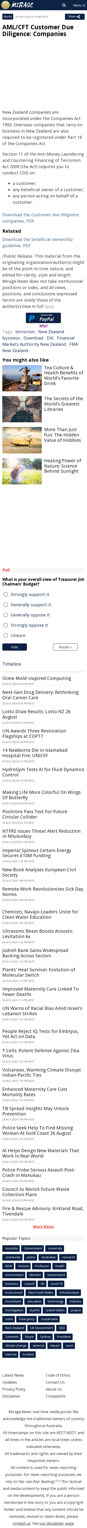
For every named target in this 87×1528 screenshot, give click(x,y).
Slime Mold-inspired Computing (36, 678)
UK (43, 1284)
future (29, 1337)
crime (9, 1319)
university (55, 1248)
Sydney (45, 1337)
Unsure (18, 635)
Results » (65, 647)
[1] (57, 1480)
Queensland (56, 1275)
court (69, 1345)
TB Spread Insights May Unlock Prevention (35, 1111)
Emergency (27, 1319)
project (76, 1310)
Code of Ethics (58, 1375)
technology (55, 1301)
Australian (49, 1257)
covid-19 (56, 1284)
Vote (14, 647)
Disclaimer (11, 1396)
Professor (42, 1266)
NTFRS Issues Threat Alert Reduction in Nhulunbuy (41, 833)
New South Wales (41, 1292)
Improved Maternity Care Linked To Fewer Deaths (40, 991)
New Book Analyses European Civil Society (39, 872)
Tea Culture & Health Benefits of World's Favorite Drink (63, 375)
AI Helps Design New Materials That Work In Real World (40, 1153)
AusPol (34, 1310)
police (31, 1257)
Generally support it (31, 604)
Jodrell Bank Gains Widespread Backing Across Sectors (35, 953)
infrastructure (69, 1292)
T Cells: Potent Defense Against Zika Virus (40, 1053)
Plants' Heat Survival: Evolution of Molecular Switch (38, 972)
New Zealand (51, 331)
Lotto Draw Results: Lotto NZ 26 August (36, 714)
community (13, 1257)
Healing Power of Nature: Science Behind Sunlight (62, 466)
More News (43, 1226)
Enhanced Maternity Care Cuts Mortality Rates (34, 1092)
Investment (13, 1301)
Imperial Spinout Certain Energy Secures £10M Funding (36, 853)
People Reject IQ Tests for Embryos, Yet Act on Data (40, 1034)
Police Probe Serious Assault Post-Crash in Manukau (38, 1172)
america (38, 1345)
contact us (22, 1523)
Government (33, 1248)
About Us (54, 1389)
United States (55, 1310)
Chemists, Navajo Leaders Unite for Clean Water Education (40, 914)
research (68, 1257)
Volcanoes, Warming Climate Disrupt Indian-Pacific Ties (41, 1072)
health (59, 1266)
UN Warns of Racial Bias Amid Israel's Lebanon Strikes (42, 1011)
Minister (35, 1275)
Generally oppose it (30, 615)
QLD (62, 1328)
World (8, 17)
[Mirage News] (17, 5)
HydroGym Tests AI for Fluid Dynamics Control (43, 772)
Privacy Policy (14, 1389)
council (29, 1284)
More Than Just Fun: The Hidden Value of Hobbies (62, 434)
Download (33, 338)
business (11, 338)
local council (13, 1292)
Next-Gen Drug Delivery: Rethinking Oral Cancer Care (40, 695)
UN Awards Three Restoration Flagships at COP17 (34, 733)
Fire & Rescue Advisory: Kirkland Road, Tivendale (43, 1211)
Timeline (11, 664)
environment (14, 1275)
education (34, 1301)
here (49, 306)
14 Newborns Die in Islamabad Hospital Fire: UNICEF (35, 753)
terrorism (25, 331)
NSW (8, 1266)
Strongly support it (30, 594)
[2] (61, 1480)
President (64, 1337)
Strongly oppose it (29, 625)
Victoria (23, 1266)
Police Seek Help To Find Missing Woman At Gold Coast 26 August (37, 1130)
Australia (11, 1248)
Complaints (55, 1396)
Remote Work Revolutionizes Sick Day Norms (42, 891)
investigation (14, 1310)
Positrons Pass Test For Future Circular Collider (34, 814)
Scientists (12, 1337)
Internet (10, 1354)
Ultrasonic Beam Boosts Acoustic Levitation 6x (37, 933)
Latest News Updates (13, 1379)
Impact (55, 1345)
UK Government (41, 1328)
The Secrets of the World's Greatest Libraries (63, 404)
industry (75, 1301)
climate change (15, 1345)
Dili (50, 338)
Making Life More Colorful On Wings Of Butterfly (41, 795)
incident (28, 1354)
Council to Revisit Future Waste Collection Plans (35, 1192)
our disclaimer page (56, 1523)
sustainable (49, 1319)
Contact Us (55, 1382)
